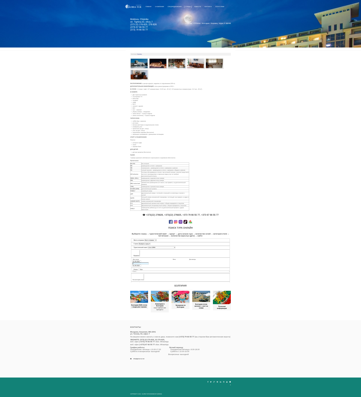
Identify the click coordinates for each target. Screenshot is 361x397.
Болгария (205, 23)
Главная (188, 23)
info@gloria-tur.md (138, 358)
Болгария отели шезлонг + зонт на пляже (201, 306)
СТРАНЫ (197, 23)
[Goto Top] (230, 385)
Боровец (214, 23)
